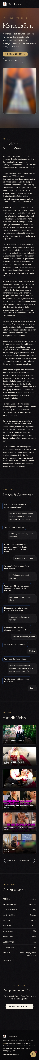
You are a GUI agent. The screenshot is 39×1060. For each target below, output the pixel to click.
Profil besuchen (19, 1006)
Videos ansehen (15, 54)
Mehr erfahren (13, 60)
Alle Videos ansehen (19, 860)
